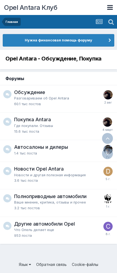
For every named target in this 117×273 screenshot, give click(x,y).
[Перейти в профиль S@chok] (108, 199)
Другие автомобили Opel (44, 224)
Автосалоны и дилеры (41, 147)
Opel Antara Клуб (30, 7)
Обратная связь (51, 264)
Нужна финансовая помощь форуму (58, 40)
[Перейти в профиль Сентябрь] (108, 226)
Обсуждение (29, 92)
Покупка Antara (32, 119)
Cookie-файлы (85, 264)
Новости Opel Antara (39, 169)
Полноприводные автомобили (50, 196)
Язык (24, 264)
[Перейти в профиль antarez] (108, 94)
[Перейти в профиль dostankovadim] (108, 171)
